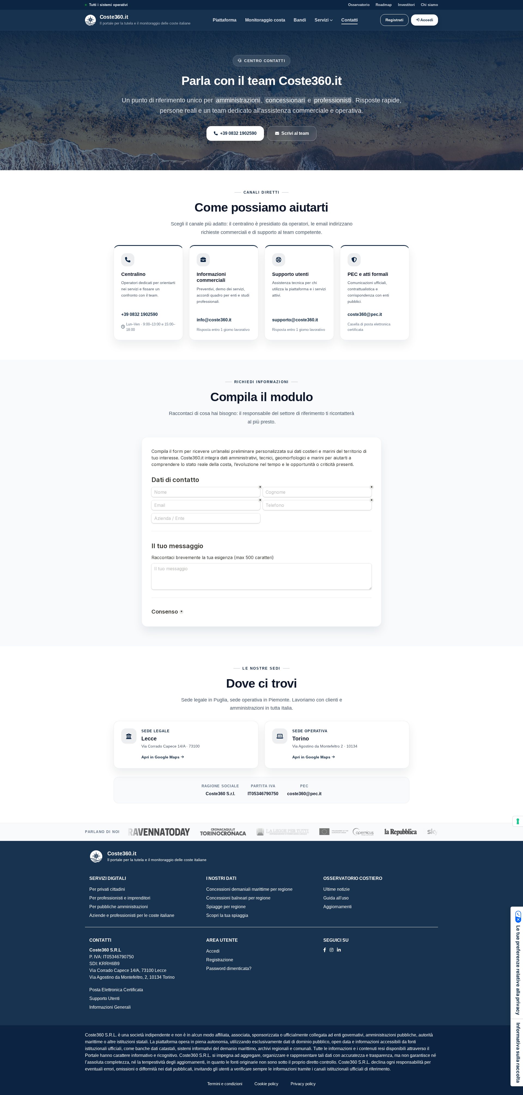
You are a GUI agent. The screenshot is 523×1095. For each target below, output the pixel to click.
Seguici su (336, 940)
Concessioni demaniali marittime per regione (249, 889)
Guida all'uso (336, 898)
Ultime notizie (336, 889)
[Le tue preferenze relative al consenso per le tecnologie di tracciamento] (518, 821)
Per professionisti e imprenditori (119, 898)
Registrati (394, 20)
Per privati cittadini (107, 889)
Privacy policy (303, 1083)
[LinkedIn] (331, 950)
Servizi (322, 19)
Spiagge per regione (226, 906)
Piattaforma (224, 19)
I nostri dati (221, 878)
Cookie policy (266, 1083)
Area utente (222, 940)
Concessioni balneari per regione (238, 898)
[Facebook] (324, 950)
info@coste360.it (214, 319)
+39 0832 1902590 (238, 133)
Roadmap (384, 5)
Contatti (349, 19)
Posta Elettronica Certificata (116, 989)
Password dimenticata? (228, 968)
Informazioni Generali (110, 1007)
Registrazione (219, 959)
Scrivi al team (295, 133)
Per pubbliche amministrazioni (118, 906)
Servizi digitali (107, 878)
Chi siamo (429, 5)
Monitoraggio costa (265, 19)
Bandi (300, 19)
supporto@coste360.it (295, 319)
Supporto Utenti (104, 998)
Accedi (426, 20)
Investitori (406, 5)
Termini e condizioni (224, 1083)
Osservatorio (359, 5)
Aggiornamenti (337, 906)
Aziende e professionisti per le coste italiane (131, 915)
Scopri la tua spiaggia (227, 915)
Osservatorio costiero (352, 878)
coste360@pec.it (365, 314)
